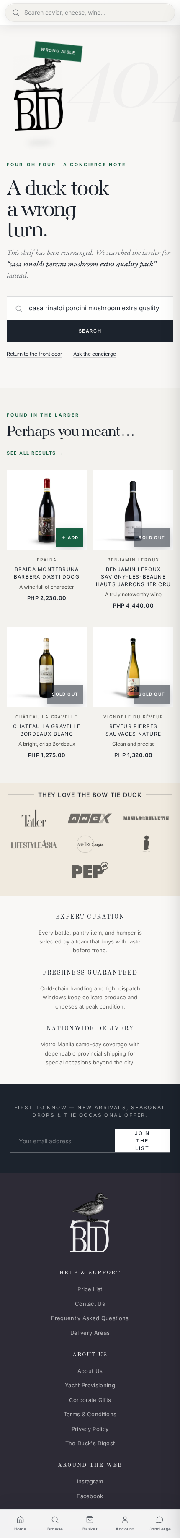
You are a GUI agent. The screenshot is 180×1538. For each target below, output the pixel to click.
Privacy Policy (90, 1428)
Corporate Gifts (90, 1400)
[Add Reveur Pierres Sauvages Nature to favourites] (161, 639)
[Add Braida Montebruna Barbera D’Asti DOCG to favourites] (74, 482)
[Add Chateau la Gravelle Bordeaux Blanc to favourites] (74, 639)
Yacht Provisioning (90, 1385)
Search (90, 331)
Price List (89, 1289)
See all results (35, 453)
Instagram (90, 1481)
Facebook (90, 1496)
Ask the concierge (94, 354)
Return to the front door (34, 354)
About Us (90, 1371)
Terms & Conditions (90, 1414)
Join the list (142, 1140)
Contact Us (90, 1303)
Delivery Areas (90, 1332)
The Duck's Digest (90, 1443)
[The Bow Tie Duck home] (90, 1221)
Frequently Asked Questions (90, 1318)
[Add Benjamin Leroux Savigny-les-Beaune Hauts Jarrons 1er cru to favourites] (161, 482)
